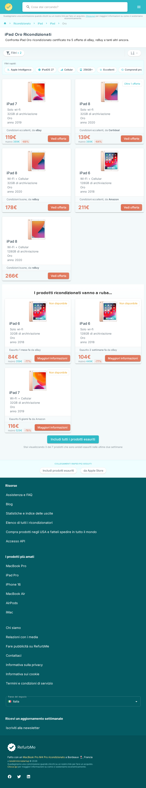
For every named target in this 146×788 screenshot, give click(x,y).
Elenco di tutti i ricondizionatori (29, 523)
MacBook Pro (16, 566)
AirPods (12, 603)
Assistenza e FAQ (19, 495)
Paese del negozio (17, 696)
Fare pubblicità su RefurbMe (27, 646)
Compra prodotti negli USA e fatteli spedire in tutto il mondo (51, 532)
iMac (9, 612)
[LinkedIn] (28, 776)
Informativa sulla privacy (24, 665)
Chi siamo (13, 628)
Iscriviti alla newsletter (23, 728)
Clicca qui (90, 16)
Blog (9, 504)
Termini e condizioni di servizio (29, 683)
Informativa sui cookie (22, 674)
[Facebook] (9, 776)
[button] (134, 53)
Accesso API (15, 541)
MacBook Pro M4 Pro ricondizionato (44, 757)
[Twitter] (19, 776)
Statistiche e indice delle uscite (29, 513)
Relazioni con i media (22, 637)
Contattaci (13, 655)
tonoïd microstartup (19, 761)
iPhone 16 (13, 584)
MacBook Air (15, 594)
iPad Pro (12, 575)
